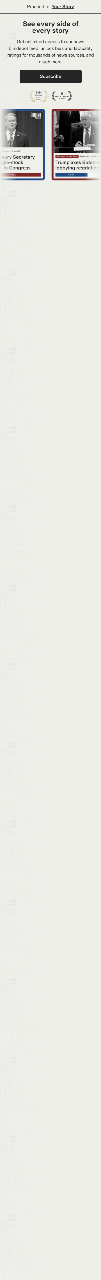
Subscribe (50, 76)
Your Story (63, 6)
